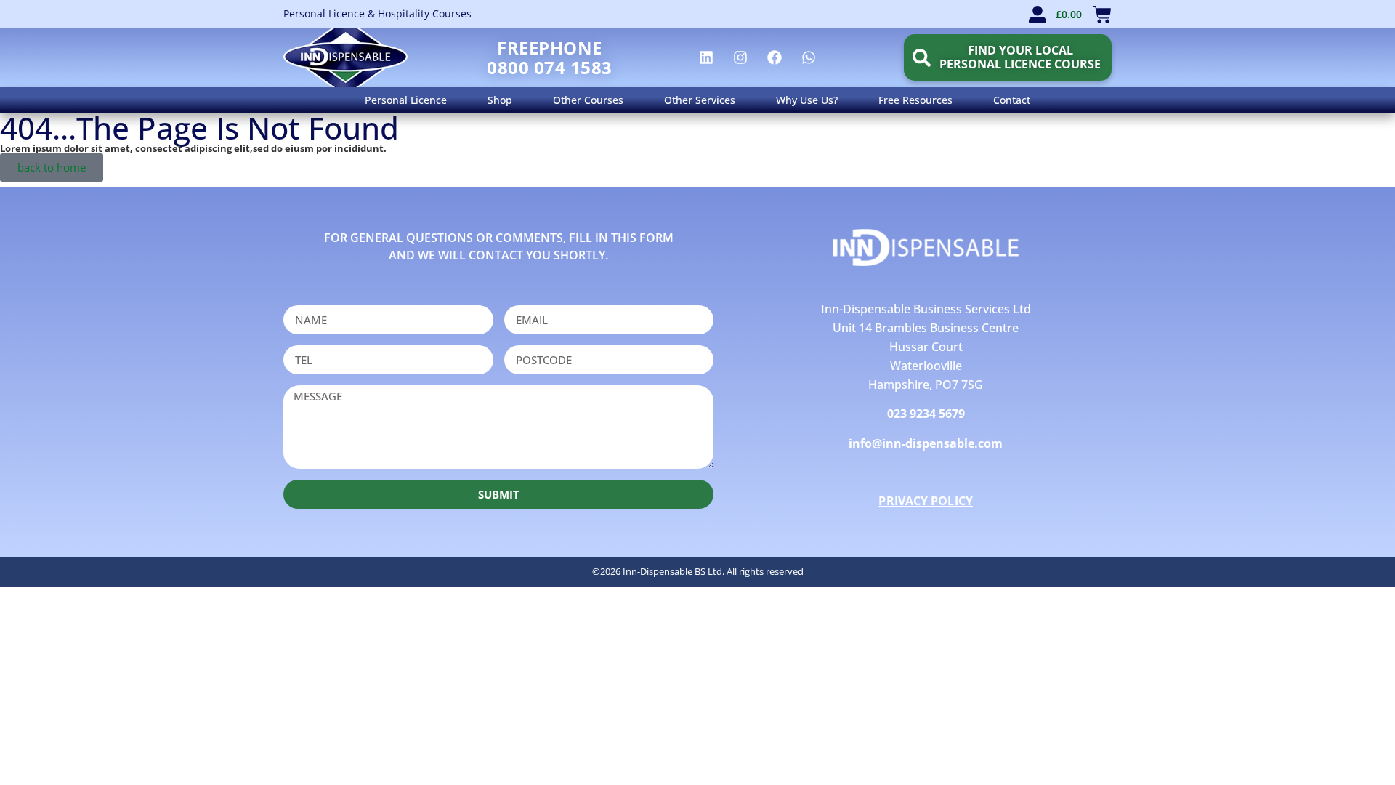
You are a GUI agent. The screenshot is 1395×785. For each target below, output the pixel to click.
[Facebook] (774, 57)
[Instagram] (740, 57)
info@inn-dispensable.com (926, 443)
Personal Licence (406, 100)
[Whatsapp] (808, 57)
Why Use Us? (807, 100)
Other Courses (588, 100)
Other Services (699, 100)
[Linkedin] (706, 57)
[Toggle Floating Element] (1342, 747)
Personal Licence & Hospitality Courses (377, 13)
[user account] (1037, 14)
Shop (500, 100)
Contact (1011, 100)
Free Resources (915, 100)
